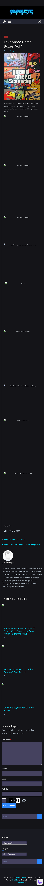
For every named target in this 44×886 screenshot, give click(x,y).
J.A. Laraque (11, 51)
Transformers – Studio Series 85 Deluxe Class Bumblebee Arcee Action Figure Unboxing (19, 631)
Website (5, 789)
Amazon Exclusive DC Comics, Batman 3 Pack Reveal (18, 671)
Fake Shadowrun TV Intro (14, 539)
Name (4, 768)
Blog (6, 37)
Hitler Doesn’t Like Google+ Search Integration (21, 545)
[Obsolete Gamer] (4, 21)
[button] (40, 882)
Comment (6, 740)
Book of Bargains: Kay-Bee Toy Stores (19, 709)
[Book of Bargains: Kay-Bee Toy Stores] (22, 684)
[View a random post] (39, 21)
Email (4, 779)
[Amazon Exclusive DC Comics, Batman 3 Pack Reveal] (22, 646)
